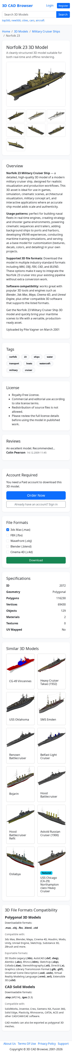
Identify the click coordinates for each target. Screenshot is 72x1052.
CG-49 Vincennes (20, 681)
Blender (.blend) (20, 546)
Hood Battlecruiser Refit (17, 835)
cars (32, 20)
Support (63, 1044)
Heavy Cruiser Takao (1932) (49, 682)
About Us (9, 1044)
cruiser (28, 370)
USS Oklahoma (19, 719)
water (50, 356)
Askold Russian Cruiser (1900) (50, 833)
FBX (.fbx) (16, 535)
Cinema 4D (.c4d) (21, 552)
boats (29, 363)
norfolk (13, 356)
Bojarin (14, 794)
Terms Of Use (27, 1044)
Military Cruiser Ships (46, 31)
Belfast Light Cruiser (48, 756)
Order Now (36, 495)
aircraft (40, 20)
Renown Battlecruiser (17, 756)
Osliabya (15, 874)
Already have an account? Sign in (36, 504)
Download (36, 560)
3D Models (21, 31)
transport (14, 363)
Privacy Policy (47, 1044)
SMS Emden (48, 719)
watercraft (44, 363)
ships (36, 356)
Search (63, 14)
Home (6, 31)
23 (25, 356)
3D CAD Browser (17, 5)
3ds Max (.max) (20, 530)
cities (25, 20)
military (13, 370)
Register (63, 5)
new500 (16, 20)
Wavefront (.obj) (21, 541)
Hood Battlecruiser (48, 794)
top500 (6, 20)
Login (49, 5)
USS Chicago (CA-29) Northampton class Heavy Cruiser (49, 884)
